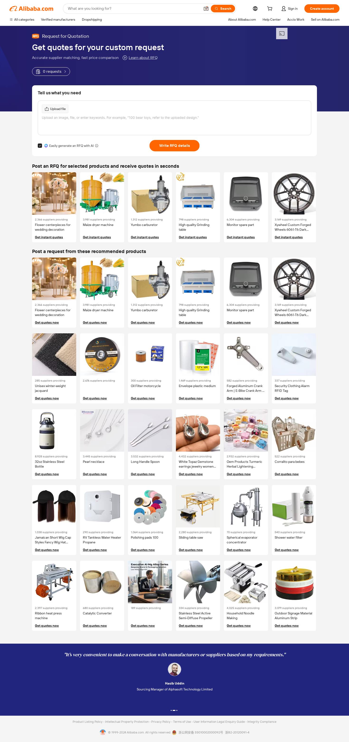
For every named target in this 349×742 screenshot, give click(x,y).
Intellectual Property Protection (127, 721)
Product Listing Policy (88, 721)
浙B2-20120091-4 (237, 732)
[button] (206, 8)
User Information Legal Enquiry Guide (219, 721)
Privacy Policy (161, 721)
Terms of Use (182, 721)
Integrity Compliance (261, 721)
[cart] (270, 9)
